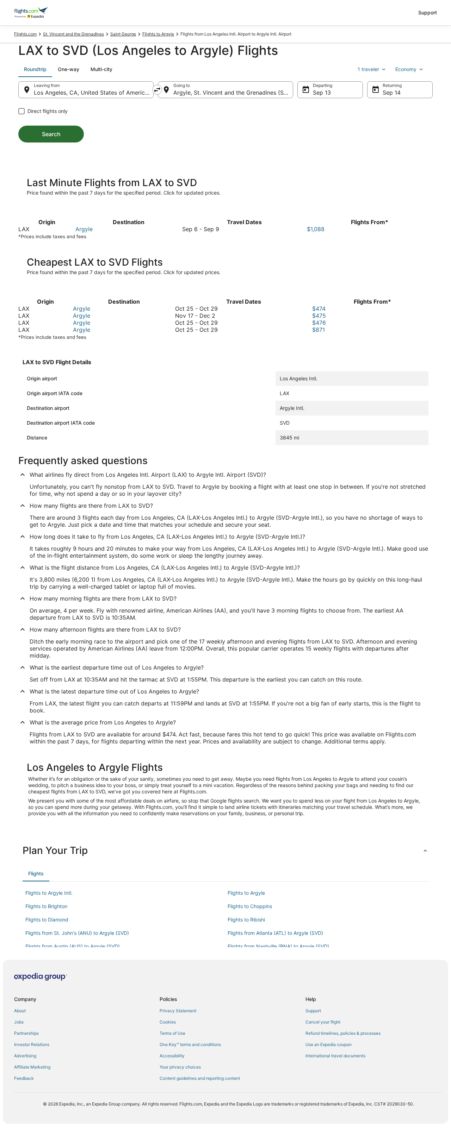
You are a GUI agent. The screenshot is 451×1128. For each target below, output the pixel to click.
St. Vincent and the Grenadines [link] (73, 34)
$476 (319, 322)
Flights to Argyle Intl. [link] (49, 893)
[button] (225, 850)
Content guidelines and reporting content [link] (200, 1078)
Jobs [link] (19, 1022)
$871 (318, 329)
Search (51, 134)
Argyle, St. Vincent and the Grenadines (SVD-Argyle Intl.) (233, 92)
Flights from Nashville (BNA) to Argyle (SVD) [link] (278, 946)
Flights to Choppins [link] (250, 906)
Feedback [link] (24, 1078)
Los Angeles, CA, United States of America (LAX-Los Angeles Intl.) (94, 92)
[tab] (35, 69)
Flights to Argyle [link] (158, 34)
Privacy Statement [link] (178, 1010)
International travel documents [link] (335, 1055)
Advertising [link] (25, 1055)
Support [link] (313, 1010)
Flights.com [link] (25, 34)
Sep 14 (392, 92)
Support (427, 12)
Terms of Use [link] (172, 1033)
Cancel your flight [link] (322, 1022)
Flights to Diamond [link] (46, 920)
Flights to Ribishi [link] (246, 920)
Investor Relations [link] (31, 1044)
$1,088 (316, 229)
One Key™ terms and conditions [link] (190, 1044)
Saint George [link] (123, 34)
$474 (319, 308)
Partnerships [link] (26, 1033)
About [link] (20, 1010)
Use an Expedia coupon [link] (328, 1044)
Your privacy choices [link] (180, 1067)
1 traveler (368, 69)
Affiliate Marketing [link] (32, 1067)
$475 (319, 315)
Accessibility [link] (172, 1055)
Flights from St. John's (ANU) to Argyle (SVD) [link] (77, 933)
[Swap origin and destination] (157, 90)
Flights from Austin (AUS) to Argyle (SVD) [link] (72, 946)
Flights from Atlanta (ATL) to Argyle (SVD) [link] (275, 933)
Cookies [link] (168, 1022)
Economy (405, 69)
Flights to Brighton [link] (46, 906)
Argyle (84, 229)
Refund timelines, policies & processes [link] (343, 1033)
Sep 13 (322, 92)
